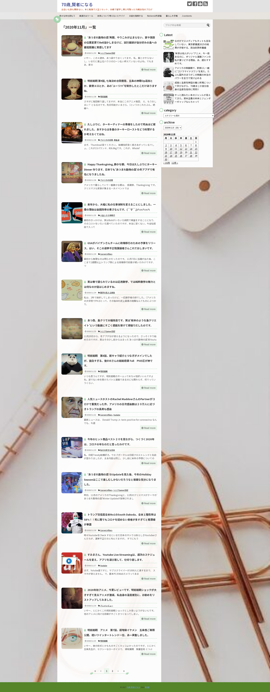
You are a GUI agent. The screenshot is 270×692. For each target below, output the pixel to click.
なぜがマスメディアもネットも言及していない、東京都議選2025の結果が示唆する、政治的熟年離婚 (193, 44)
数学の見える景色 (107, 292)
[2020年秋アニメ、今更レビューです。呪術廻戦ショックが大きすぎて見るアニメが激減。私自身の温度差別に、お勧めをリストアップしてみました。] (72, 598)
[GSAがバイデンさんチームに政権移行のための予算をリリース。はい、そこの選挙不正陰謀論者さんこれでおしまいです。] (72, 251)
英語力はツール (86, 15)
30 (166, 159)
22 (196, 152)
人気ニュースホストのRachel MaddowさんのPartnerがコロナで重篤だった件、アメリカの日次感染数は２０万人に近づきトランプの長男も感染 (119, 404)
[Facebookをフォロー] (195, 3)
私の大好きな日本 (107, 450)
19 (181, 152)
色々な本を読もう (67, 15)
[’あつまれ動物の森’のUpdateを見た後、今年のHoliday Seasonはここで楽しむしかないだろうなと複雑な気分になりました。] (72, 482)
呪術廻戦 (104, 96)
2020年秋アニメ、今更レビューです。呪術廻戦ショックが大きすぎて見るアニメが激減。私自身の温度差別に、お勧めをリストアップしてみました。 (120, 594)
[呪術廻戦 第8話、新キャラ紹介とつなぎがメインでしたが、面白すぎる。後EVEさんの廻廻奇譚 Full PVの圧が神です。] (72, 364)
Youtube (116, 414)
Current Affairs (106, 254)
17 (171, 152)
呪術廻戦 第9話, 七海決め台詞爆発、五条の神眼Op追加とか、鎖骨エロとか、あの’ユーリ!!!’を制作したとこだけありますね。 (120, 85)
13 (186, 148)
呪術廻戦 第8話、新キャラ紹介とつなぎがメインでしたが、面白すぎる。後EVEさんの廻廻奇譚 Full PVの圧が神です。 (118, 360)
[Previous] (101, 671)
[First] (95, 671)
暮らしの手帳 (172, 15)
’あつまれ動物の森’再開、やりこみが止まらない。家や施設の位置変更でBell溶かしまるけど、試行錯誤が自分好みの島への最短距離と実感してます (120, 42)
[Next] (118, 671)
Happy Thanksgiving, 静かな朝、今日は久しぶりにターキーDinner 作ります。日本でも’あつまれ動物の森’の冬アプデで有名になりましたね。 (120, 169)
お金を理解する (136, 15)
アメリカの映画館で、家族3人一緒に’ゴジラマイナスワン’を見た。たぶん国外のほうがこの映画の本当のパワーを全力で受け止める (193, 73)
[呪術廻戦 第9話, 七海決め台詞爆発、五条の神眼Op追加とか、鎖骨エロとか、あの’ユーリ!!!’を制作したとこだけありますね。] (72, 89)
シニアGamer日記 (107, 53)
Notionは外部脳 (154, 15)
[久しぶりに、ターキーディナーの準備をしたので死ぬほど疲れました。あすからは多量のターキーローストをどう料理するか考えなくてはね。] (72, 132)
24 (171, 155)
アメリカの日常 (106, 140)
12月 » (175, 162)
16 (166, 152)
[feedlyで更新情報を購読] (200, 3)
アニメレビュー (106, 605)
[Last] (124, 671)
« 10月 (166, 162)
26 (181, 155)
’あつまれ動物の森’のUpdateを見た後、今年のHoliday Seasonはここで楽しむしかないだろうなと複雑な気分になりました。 (120, 479)
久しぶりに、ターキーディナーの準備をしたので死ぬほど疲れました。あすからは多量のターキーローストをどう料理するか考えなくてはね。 (120, 129)
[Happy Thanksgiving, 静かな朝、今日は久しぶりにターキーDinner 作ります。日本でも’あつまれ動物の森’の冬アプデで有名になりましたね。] (72, 172)
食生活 (116, 140)
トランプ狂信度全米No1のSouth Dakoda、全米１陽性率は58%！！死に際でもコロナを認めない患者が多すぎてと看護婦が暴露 (120, 519)
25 (176, 155)
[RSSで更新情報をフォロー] (205, 3)
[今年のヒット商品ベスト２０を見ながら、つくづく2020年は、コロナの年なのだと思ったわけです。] (72, 447)
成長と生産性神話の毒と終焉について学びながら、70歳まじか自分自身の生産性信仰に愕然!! (193, 86)
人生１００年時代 (107, 215)
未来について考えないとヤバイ (111, 15)
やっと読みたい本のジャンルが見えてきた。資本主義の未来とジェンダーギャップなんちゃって (193, 98)
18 (176, 152)
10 (171, 148)
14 (191, 148)
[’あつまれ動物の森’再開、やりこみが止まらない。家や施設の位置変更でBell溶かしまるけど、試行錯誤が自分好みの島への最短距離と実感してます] (72, 45)
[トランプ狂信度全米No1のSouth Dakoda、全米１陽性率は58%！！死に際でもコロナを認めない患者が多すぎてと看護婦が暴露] (72, 522)
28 (191, 155)
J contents (187, 15)
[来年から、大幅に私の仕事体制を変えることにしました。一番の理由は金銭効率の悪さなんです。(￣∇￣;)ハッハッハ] (72, 212)
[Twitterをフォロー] (189, 3)
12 (181, 148)
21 (191, 152)
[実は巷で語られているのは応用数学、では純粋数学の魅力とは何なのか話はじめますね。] (72, 290)
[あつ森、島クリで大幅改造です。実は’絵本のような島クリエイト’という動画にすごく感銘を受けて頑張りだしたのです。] (72, 328)
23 (166, 155)
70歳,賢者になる (77, 4)
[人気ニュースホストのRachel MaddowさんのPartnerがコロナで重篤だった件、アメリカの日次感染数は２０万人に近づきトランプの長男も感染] (72, 407)
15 (196, 148)
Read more (150, 69)
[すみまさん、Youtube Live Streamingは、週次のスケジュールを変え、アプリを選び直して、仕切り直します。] (72, 563)
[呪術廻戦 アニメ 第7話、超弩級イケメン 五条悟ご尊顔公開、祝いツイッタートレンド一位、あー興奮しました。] (72, 638)
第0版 (147, 687)
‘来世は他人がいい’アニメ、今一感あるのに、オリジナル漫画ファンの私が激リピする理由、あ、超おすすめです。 (193, 58)
